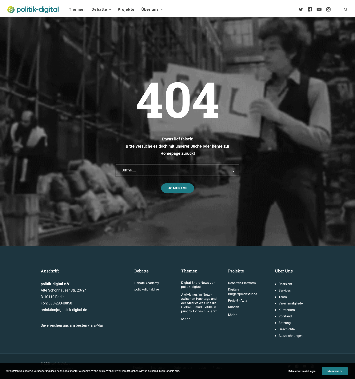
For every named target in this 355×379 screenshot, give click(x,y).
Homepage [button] (178, 188)
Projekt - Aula (237, 300)
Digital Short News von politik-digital (198, 285)
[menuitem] (77, 9)
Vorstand (285, 316)
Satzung (285, 323)
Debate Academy (146, 283)
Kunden (233, 307)
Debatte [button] (99, 9)
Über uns (150, 9)
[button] (346, 9)
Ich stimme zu (334, 371)
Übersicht (285, 284)
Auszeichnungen (291, 336)
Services (285, 290)
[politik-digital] (33, 9)
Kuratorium (287, 310)
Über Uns (284, 270)
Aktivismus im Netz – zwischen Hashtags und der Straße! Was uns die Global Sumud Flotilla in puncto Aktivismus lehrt (199, 303)
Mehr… (186, 319)
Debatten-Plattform (242, 283)
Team (283, 297)
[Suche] (177, 170)
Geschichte (287, 329)
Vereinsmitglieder (291, 303)
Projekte (126, 9)
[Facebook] (312, 9)
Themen (77, 9)
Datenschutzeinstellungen (302, 371)
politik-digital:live (146, 289)
